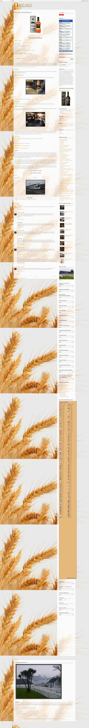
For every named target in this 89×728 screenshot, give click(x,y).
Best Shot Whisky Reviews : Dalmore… (65, 40)
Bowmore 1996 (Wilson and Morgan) (65, 150)
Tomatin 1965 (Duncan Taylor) (64, 185)
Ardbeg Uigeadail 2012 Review (64, 90)
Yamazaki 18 (62, 200)
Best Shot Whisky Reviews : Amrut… (65, 29)
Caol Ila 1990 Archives (63, 157)
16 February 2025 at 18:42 (21, 263)
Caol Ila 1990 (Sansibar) (63, 156)
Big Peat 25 (61, 144)
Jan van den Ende (20, 212)
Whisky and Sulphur (63, 394)
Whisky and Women (63, 395)
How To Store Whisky (63, 384)
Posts (61, 131)
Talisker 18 (61, 181)
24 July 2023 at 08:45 (20, 235)
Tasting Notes (34, 199)
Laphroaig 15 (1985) (63, 173)
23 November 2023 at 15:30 (21, 254)
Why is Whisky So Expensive (64, 396)
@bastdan (62, 118)
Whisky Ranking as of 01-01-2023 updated (66, 389)
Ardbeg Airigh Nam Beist (63, 139)
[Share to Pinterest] (32, 197)
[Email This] (27, 197)
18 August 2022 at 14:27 (20, 209)
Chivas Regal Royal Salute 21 (64, 162)
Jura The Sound (20, 199)
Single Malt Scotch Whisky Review (27, 199)
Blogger (63, 718)
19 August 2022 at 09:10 (20, 219)
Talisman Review (67, 241)
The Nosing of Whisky (63, 386)
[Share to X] (29, 197)
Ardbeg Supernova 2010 (63, 140)
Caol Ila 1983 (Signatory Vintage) (65, 155)
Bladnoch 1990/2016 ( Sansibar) (65, 145)
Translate (66, 66)
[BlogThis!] (28, 197)
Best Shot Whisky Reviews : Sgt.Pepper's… (65, 37)
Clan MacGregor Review (68, 205)
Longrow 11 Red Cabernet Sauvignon (65, 175)
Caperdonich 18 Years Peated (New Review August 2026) (68, 218)
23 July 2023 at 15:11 (20, 227)
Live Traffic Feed (66, 20)
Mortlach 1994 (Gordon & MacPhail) (65, 180)
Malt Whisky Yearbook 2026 (64, 179)
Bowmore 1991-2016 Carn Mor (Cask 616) (66, 149)
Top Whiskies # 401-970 (63, 187)
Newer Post (16, 276)
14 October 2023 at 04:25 (21, 244)
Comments (62, 133)
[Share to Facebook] (30, 197)
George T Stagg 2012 (63, 163)
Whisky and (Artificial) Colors (64, 391)
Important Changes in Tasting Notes (65, 168)
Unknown (18, 205)
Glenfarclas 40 (62, 167)
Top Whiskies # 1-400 (63, 186)
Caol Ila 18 (61, 152)
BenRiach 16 (62, 141)
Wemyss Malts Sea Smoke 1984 (64, 197)
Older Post (54, 276)
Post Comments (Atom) (21, 278)
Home (35, 276)
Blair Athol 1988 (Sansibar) (64, 146)
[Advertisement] (66, 635)
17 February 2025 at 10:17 (21, 271)
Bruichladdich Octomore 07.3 (64, 151)
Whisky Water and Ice (63, 390)
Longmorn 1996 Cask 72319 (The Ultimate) (66, 174)
